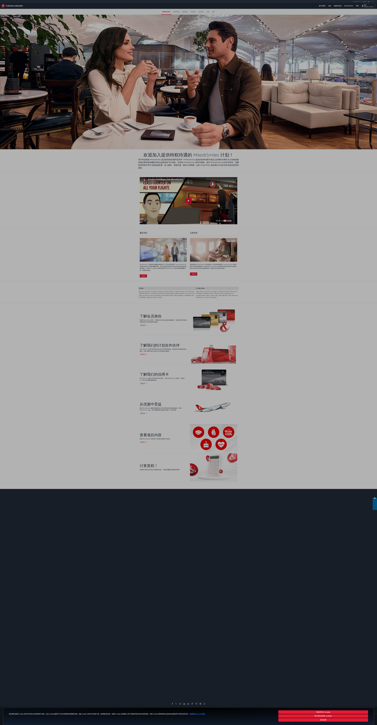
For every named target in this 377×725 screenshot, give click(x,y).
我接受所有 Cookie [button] (323, 712)
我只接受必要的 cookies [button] (323, 716)
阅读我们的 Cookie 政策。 (198, 714)
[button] (323, 720)
